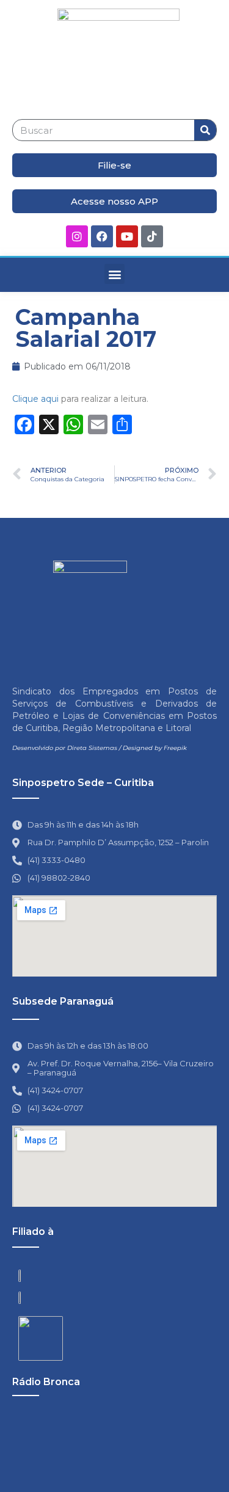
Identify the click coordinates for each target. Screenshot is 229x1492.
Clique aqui (35, 398)
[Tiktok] (152, 236)
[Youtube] (127, 236)
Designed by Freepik (155, 748)
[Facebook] (102, 236)
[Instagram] (77, 236)
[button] (114, 274)
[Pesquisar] (205, 130)
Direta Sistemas (92, 748)
